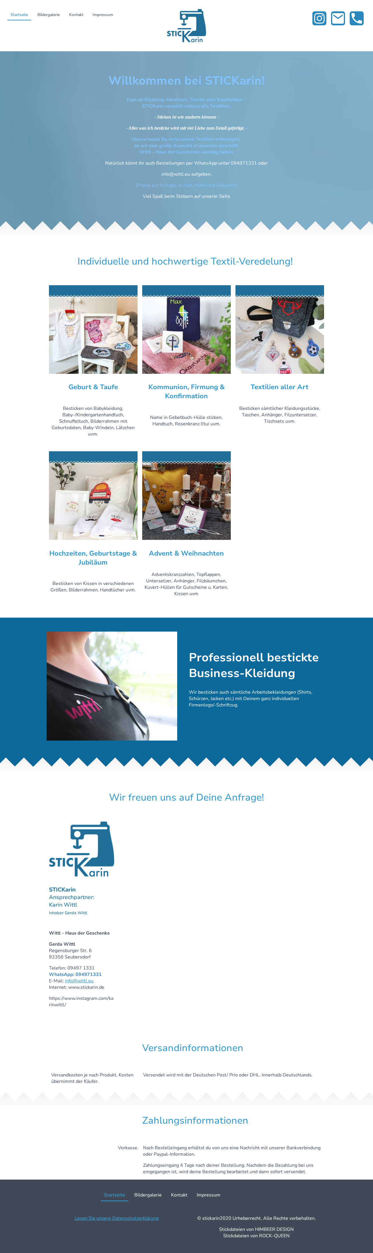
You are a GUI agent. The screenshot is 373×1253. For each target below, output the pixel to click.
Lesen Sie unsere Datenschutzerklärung (117, 1218)
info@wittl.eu (79, 981)
